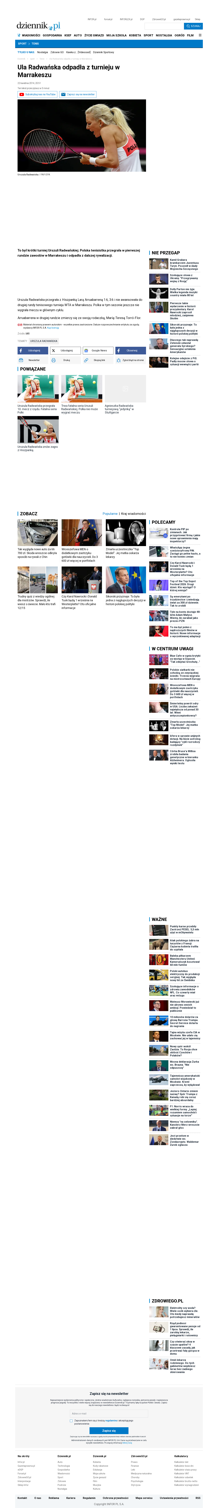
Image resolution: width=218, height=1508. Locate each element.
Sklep (197, 19)
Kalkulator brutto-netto (185, 1481)
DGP (142, 19)
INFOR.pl (92, 19)
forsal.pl (108, 19)
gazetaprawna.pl (181, 19)
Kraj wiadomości (133, 514)
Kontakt (22, 1498)
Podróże (62, 1485)
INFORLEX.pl (126, 19)
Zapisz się (109, 1430)
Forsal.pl (22, 1473)
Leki (133, 1469)
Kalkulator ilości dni (183, 1466)
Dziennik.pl (64, 1456)
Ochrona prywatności (115, 1498)
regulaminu (111, 1420)
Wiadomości (64, 1473)
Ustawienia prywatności (174, 1498)
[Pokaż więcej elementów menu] (200, 35)
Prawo (134, 1462)
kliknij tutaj (127, 1443)
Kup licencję (53, 327)
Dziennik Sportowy (103, 52)
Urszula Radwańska (43, 341)
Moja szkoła (99, 1473)
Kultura (96, 1489)
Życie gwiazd (99, 1477)
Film (95, 1481)
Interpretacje (24, 1481)
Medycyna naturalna (141, 1473)
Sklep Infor (23, 1485)
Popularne (110, 514)
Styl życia (135, 1485)
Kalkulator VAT (181, 1473)
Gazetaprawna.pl (26, 1466)
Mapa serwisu (144, 1498)
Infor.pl (21, 1462)
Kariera (70, 1498)
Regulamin (89, 1498)
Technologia (64, 1466)
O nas (37, 1498)
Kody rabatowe (100, 1466)
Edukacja (97, 1469)
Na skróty (23, 1456)
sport (32, 59)
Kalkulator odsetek (183, 1477)
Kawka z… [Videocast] (78, 52)
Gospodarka (64, 1469)
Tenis (35, 43)
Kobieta (97, 1462)
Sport (22, 43)
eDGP (20, 1469)
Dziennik (21, 59)
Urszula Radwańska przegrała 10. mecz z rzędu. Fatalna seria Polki (37, 409)
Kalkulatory (181, 1456)
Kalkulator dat (181, 1462)
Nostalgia (42, 52)
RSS (198, 1498)
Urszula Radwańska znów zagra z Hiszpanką (38, 448)
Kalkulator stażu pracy (185, 1469)
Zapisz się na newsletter (81, 94)
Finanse (135, 1466)
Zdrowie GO (57, 52)
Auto (60, 1462)
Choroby (135, 1477)
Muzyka (97, 1485)
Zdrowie (62, 1481)
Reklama (54, 1498)
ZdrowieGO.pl (159, 19)
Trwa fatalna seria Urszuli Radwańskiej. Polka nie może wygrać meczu (79, 409)
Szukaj (195, 26)
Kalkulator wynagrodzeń (186, 1485)
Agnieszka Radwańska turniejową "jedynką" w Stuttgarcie (119, 409)
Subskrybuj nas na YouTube (40, 94)
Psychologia (137, 1481)
